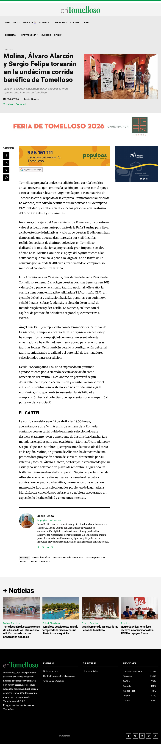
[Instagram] (43, 546)
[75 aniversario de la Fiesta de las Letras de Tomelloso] (100, 608)
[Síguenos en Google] (31, 175)
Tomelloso (8, 49)
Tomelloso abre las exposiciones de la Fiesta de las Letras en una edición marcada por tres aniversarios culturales (21, 631)
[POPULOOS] (64, 165)
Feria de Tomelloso (11, 623)
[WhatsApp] (6, 177)
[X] (6, 163)
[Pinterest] (6, 170)
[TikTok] (148, 736)
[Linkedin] (48, 546)
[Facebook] (6, 155)
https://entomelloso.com (49, 520)
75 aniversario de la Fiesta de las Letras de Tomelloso (100, 628)
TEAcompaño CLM (95, 557)
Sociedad (21, 104)
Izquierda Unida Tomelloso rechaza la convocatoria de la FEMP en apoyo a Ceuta (137, 630)
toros (23, 561)
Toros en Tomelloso (39, 561)
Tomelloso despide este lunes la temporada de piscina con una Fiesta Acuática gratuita (60, 630)
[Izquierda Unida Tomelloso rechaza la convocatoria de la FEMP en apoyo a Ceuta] (139, 608)
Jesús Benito (31, 99)
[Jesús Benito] (26, 531)
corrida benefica (41, 557)
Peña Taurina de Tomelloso (68, 557)
